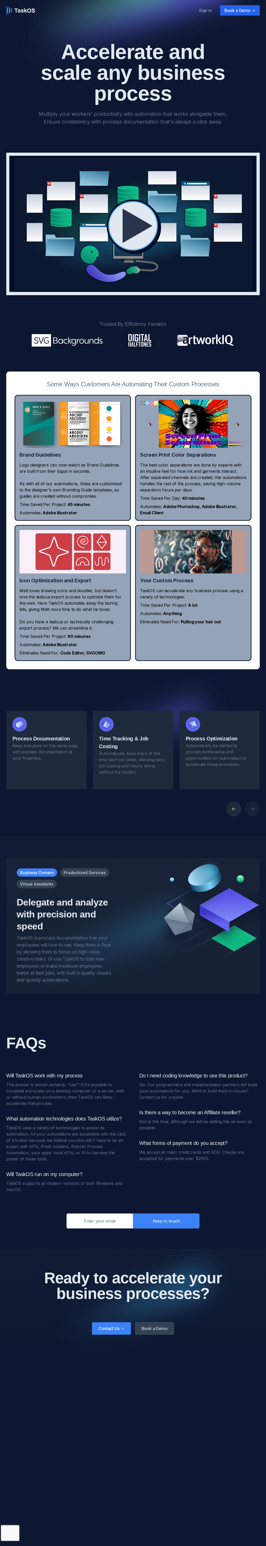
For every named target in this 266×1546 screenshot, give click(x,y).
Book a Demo (239, 10)
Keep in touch (166, 1221)
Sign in (205, 10)
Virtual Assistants (36, 884)
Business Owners (37, 872)
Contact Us (111, 1328)
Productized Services (85, 872)
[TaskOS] (20, 10)
